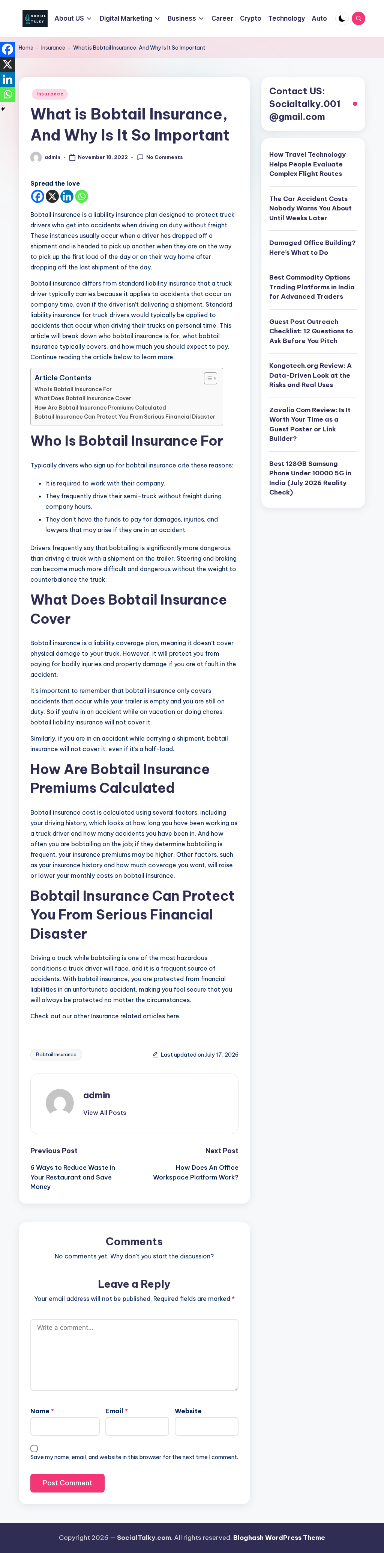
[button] (104, 1112)
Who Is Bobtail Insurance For (73, 389)
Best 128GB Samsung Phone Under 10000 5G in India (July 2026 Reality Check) (310, 478)
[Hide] (3, 109)
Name (42, 1411)
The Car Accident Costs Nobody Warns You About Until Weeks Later (310, 208)
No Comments (164, 157)
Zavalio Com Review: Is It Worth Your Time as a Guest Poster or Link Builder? (310, 424)
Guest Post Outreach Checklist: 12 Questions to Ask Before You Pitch (311, 331)
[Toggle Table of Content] (206, 378)
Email (116, 1411)
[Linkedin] (67, 196)
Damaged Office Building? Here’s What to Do (312, 248)
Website (188, 1411)
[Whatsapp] (81, 196)
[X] (52, 196)
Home (26, 47)
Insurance (53, 47)
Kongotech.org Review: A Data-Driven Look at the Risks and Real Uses (310, 375)
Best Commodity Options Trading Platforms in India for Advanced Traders (312, 287)
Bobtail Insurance (56, 1054)
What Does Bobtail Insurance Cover (82, 398)
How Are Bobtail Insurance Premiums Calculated (100, 407)
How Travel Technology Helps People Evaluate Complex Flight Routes (307, 164)
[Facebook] (37, 196)
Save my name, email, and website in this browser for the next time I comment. (134, 1457)
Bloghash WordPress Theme (279, 1537)
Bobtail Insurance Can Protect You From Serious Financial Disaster (124, 416)
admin (96, 1095)
